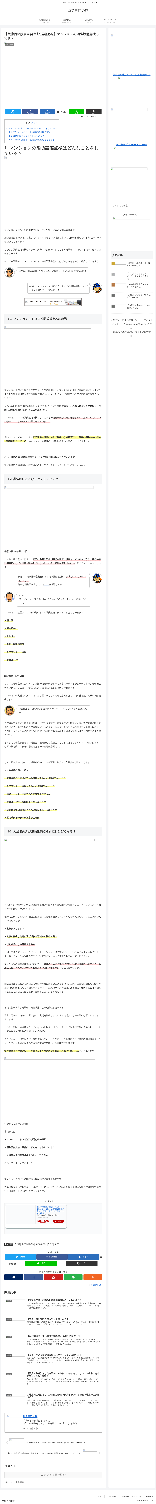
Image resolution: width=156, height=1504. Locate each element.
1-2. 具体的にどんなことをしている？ (26, 136)
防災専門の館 (30, 1416)
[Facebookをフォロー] (33, 1277)
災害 (57, 1244)
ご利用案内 (148, 1496)
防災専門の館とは (112, 1496)
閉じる (34, 123)
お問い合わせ (136, 1496)
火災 (51, 1244)
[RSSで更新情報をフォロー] (92, 1277)
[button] (150, 205)
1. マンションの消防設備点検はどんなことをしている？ (32, 128)
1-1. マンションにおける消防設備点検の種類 (29, 132)
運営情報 (125, 1496)
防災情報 (9, 1244)
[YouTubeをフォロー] (53, 1277)
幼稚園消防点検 (28, 1244)
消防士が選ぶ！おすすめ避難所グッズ (132, 74)
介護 (18, 1244)
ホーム (100, 1496)
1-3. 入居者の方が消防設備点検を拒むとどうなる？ (33, 140)
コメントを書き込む (53, 1474)
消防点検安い (41, 1244)
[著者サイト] (13, 1277)
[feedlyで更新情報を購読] (73, 1277)
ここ (46, 584)
